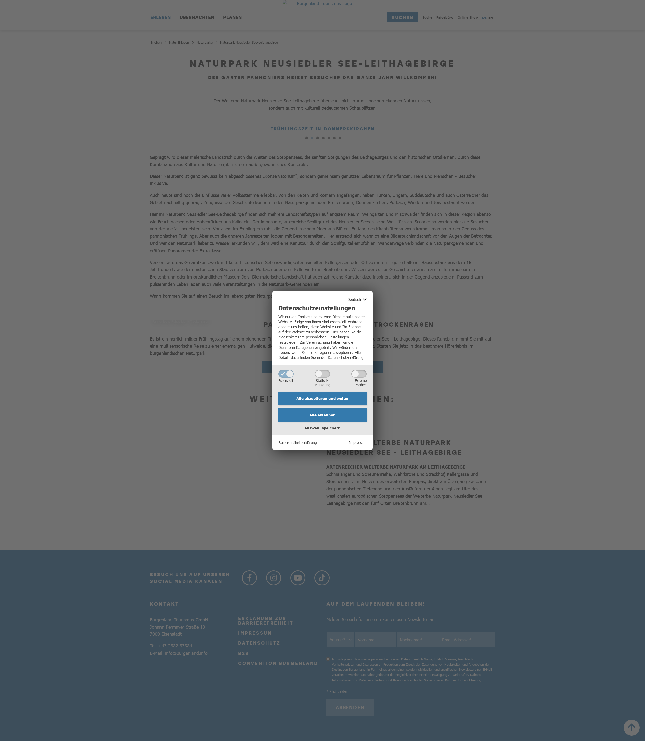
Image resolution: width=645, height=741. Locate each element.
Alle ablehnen (322, 415)
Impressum (358, 442)
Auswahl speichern (322, 428)
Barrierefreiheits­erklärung (297, 442)
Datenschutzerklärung (345, 357)
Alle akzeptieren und (322, 398)
